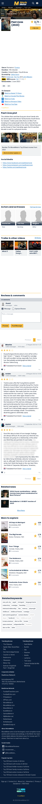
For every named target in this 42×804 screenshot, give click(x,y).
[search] (33, 3)
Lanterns (27, 658)
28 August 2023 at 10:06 (33, 373)
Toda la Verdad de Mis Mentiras (31, 665)
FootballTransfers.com (11, 691)
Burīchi (26, 647)
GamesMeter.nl (8, 713)
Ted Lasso (27, 661)
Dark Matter (28, 644)
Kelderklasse (7, 719)
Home (3, 7)
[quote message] (39, 370)
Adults (26, 655)
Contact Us (12, 781)
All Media (38, 238)
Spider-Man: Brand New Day (11, 648)
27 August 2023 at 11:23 (33, 344)
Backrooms (7, 657)
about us (26, 738)
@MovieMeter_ (10, 753)
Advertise (29, 781)
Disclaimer (16, 784)
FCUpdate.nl (7, 697)
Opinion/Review (20, 309)
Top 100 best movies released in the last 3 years (19, 775)
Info (2, 14)
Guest (8, 303)
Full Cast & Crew (35, 207)
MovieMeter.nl (8, 702)
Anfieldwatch (7, 722)
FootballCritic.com (9, 694)
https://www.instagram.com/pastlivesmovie (18, 165)
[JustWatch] (21, 796)
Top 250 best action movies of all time (16, 772)
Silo (25, 650)
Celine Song (15, 74)
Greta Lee (9, 77)
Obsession (6, 660)
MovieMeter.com (9, 705)
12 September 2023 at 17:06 (32, 424)
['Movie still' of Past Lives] (10, 137)
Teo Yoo (17, 77)
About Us (21, 781)
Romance (19, 7)
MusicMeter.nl (8, 708)
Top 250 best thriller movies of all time (16, 766)
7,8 (20, 79)
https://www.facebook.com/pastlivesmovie (17, 163)
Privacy (37, 781)
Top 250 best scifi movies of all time (15, 764)
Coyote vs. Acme (9, 655)
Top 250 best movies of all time (13, 761)
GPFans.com (7, 700)
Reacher (27, 652)
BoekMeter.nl (7, 711)
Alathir (8, 424)
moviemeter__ (10, 750)
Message (7, 309)
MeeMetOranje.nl (9, 724)
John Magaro (27, 77)
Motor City (6, 663)
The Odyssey (7, 644)
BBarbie (8, 345)
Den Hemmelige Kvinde (11, 652)
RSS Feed (25, 784)
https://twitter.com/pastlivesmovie (14, 167)
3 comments (5, 299)
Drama (17, 67)
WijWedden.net (8, 716)
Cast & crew (12, 14)
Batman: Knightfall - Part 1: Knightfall (10, 667)
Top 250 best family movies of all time (16, 769)
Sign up (3, 781)
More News (21, 510)
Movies (10, 7)
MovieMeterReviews (12, 746)
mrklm (8, 374)
